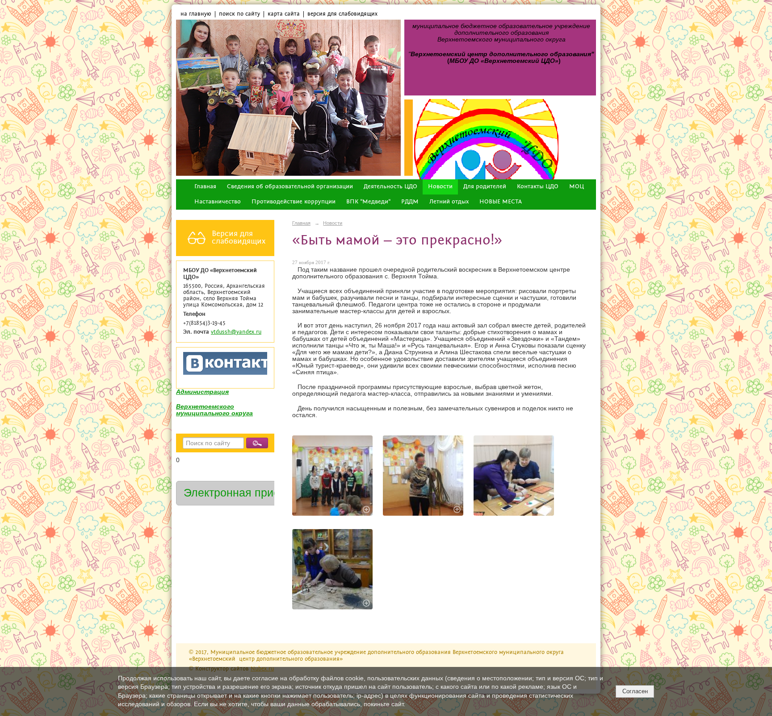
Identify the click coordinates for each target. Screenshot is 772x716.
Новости (440, 187)
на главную (195, 14)
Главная (205, 187)
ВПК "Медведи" (368, 202)
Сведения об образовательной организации (290, 187)
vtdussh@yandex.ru (236, 332)
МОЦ (576, 187)
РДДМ (410, 202)
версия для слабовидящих (342, 14)
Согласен (635, 691)
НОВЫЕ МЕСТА (500, 202)
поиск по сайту (239, 14)
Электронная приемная (245, 493)
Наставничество (217, 202)
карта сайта (284, 14)
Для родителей (484, 187)
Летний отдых (449, 202)
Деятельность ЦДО (390, 187)
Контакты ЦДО (537, 187)
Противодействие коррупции (294, 202)
